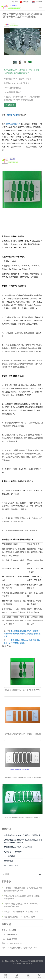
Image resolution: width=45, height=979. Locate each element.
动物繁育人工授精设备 (13, 852)
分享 (5, 977)
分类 (28, 977)
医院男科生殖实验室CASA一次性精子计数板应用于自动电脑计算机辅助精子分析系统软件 (22, 633)
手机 (17, 977)
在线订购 (10, 105)
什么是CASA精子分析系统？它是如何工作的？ (22, 912)
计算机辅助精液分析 (13, 124)
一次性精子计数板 (12, 115)
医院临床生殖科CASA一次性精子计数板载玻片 (22, 835)
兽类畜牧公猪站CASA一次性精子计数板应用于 (22, 778)
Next (38, 41)
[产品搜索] (40, 874)
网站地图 (29, 964)
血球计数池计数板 (11, 866)
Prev (7, 41)
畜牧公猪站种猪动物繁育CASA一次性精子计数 (22, 817)
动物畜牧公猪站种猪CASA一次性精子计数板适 (22, 734)
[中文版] (24, 2)
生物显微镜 (8, 861)
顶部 (39, 977)
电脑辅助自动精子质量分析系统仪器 (18, 847)
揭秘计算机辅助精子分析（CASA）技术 (19, 917)
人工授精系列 (9, 856)
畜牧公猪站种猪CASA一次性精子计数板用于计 (22, 690)
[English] (37, 2)
